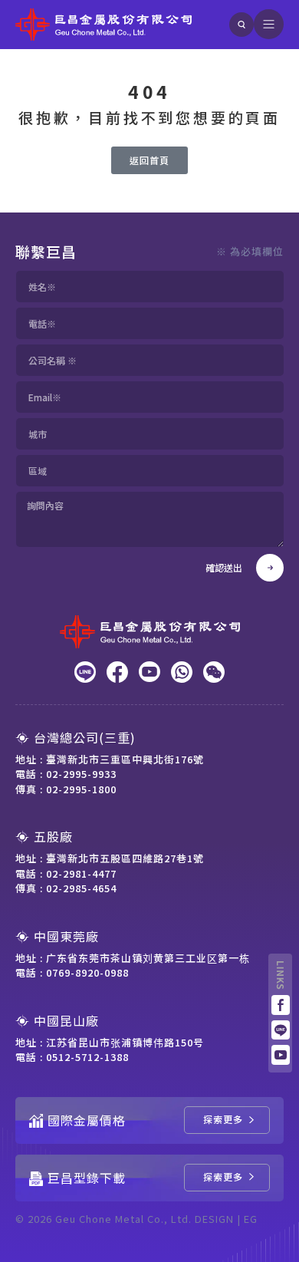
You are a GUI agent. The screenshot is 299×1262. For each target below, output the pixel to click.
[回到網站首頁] (103, 24)
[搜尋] (241, 24)
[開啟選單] (269, 24)
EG (251, 1218)
